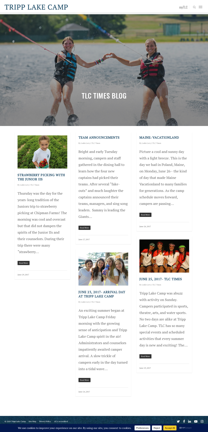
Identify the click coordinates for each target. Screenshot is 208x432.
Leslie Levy (24, 185)
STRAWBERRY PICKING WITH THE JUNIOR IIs (41, 177)
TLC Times (35, 185)
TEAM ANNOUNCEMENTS (99, 137)
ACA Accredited (61, 421)
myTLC (183, 7)
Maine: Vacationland (159, 137)
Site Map (32, 421)
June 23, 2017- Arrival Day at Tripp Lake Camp (101, 294)
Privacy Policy (45, 421)
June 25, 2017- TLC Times (160, 279)
